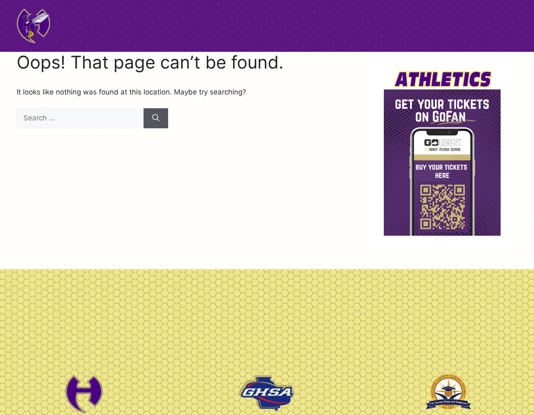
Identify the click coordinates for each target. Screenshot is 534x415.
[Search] (156, 118)
